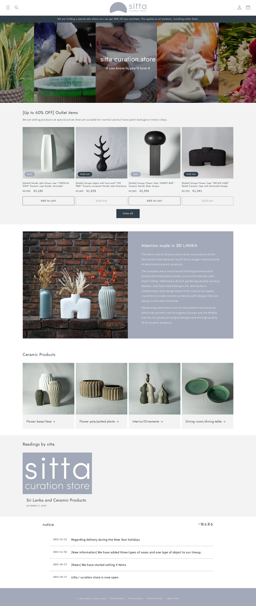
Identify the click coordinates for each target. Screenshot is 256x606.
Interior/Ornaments (146, 422)
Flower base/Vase (39, 422)
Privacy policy (135, 598)
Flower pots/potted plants (97, 422)
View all (128, 213)
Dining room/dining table (204, 422)
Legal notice (172, 598)
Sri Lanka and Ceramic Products (56, 500)
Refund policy (117, 598)
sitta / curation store (95, 598)
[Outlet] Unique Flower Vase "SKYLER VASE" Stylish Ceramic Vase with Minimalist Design (205, 185)
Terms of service (154, 598)
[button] (8, 7)
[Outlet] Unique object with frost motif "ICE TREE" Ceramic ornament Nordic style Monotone (101, 185)
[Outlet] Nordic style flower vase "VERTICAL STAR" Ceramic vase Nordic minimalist (46, 185)
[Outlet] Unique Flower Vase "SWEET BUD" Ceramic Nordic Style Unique (151, 185)
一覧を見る (205, 524)
